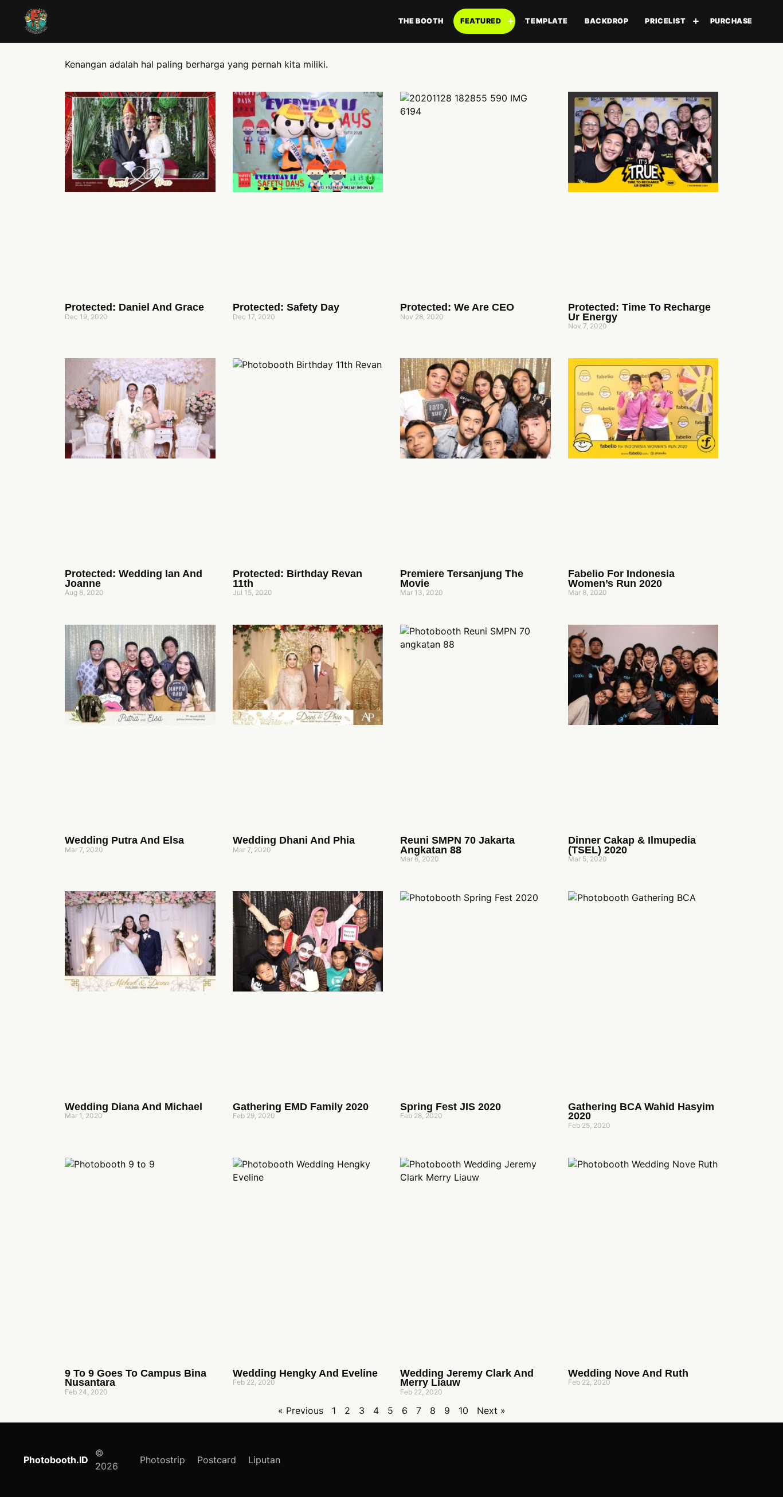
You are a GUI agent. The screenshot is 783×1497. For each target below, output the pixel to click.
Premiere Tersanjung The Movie (461, 578)
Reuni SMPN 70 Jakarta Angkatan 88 (457, 845)
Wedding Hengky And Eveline (305, 1373)
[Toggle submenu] (510, 21)
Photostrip (162, 1459)
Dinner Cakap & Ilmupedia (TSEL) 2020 (632, 845)
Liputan (264, 1459)
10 (463, 1410)
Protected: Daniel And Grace (134, 307)
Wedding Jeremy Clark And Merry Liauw (467, 1378)
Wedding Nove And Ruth (628, 1373)
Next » (491, 1410)
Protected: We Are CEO (457, 307)
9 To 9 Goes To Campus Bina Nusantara (135, 1378)
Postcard (216, 1459)
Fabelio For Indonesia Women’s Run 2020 (621, 578)
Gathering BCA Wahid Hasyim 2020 (641, 1111)
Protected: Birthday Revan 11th (297, 578)
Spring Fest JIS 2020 (450, 1106)
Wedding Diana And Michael (133, 1106)
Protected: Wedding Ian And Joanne (133, 578)
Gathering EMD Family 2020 (301, 1106)
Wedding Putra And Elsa (124, 840)
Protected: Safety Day (286, 307)
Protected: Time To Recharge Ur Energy (639, 312)
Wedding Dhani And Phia (294, 840)
